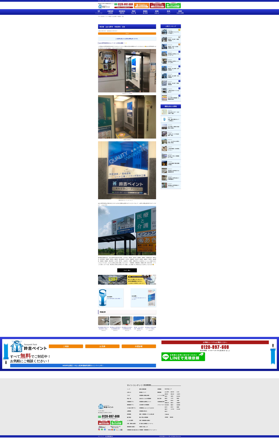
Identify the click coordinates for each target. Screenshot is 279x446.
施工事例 (145, 11)
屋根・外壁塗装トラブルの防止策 (146, 414)
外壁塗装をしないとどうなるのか (146, 407)
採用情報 (129, 414)
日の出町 (178, 409)
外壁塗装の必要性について (145, 401)
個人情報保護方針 (109, 436)
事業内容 (122, 11)
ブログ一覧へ (127, 270)
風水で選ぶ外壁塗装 (143, 417)
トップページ (98, 11)
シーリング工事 (160, 395)
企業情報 (110, 11)
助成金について (142, 392)
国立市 (166, 411)
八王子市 (172, 409)
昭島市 (172, 404)
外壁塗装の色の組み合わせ (133, 429)
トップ (128, 389)
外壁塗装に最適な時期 (144, 395)
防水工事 (159, 398)
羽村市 (166, 396)
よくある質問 (130, 420)
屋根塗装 (159, 392)
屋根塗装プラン (130, 404)
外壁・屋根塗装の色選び (144, 420)
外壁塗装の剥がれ (143, 411)
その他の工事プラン (131, 407)
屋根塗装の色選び (131, 426)
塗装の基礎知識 (142, 389)
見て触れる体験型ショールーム (146, 423)
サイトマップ (101, 436)
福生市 (166, 409)
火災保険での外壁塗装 (144, 404)
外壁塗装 (159, 389)
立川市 (178, 391)
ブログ (168, 11)
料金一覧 (133, 11)
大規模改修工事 (160, 401)
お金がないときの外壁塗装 (145, 398)
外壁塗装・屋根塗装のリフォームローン (148, 429)
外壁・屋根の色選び (131, 423)
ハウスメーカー (160, 404)
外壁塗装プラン (130, 401)
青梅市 (178, 398)
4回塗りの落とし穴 (143, 426)
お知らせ (157, 11)
